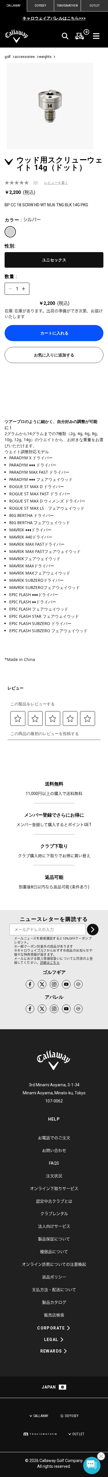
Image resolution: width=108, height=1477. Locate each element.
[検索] (65, 36)
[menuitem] (79, 36)
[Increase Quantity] (23, 288)
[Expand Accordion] (68, 1328)
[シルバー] (10, 231)
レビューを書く (56, 183)
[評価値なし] (19, 183)
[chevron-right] (92, 929)
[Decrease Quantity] (10, 288)
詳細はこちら (50, 963)
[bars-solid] (96, 36)
